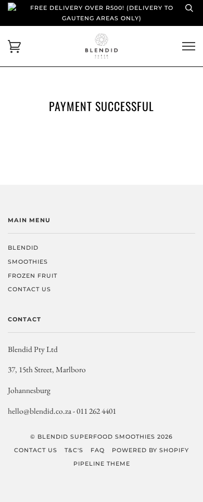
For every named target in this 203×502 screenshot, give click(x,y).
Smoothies (28, 261)
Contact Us (29, 289)
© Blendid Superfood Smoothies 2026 (101, 436)
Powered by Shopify (150, 450)
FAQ (98, 450)
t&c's (74, 450)
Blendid (23, 247)
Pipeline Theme (101, 463)
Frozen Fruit (32, 275)
